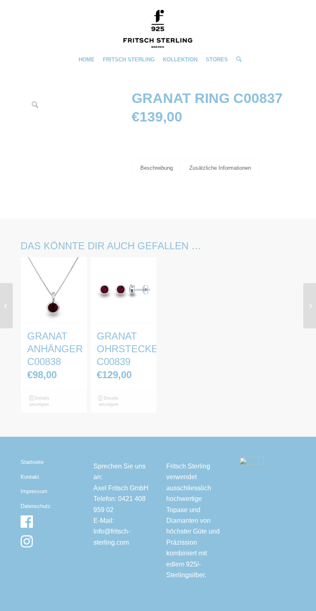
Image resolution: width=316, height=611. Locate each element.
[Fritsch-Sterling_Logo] (158, 29)
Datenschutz (36, 506)
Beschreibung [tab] (156, 168)
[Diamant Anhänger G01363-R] (309, 305)
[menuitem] (86, 59)
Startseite (32, 462)
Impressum (34, 491)
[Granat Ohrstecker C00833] (6, 305)
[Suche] (237, 59)
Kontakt (30, 477)
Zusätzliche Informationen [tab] (220, 168)
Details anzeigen (39, 401)
